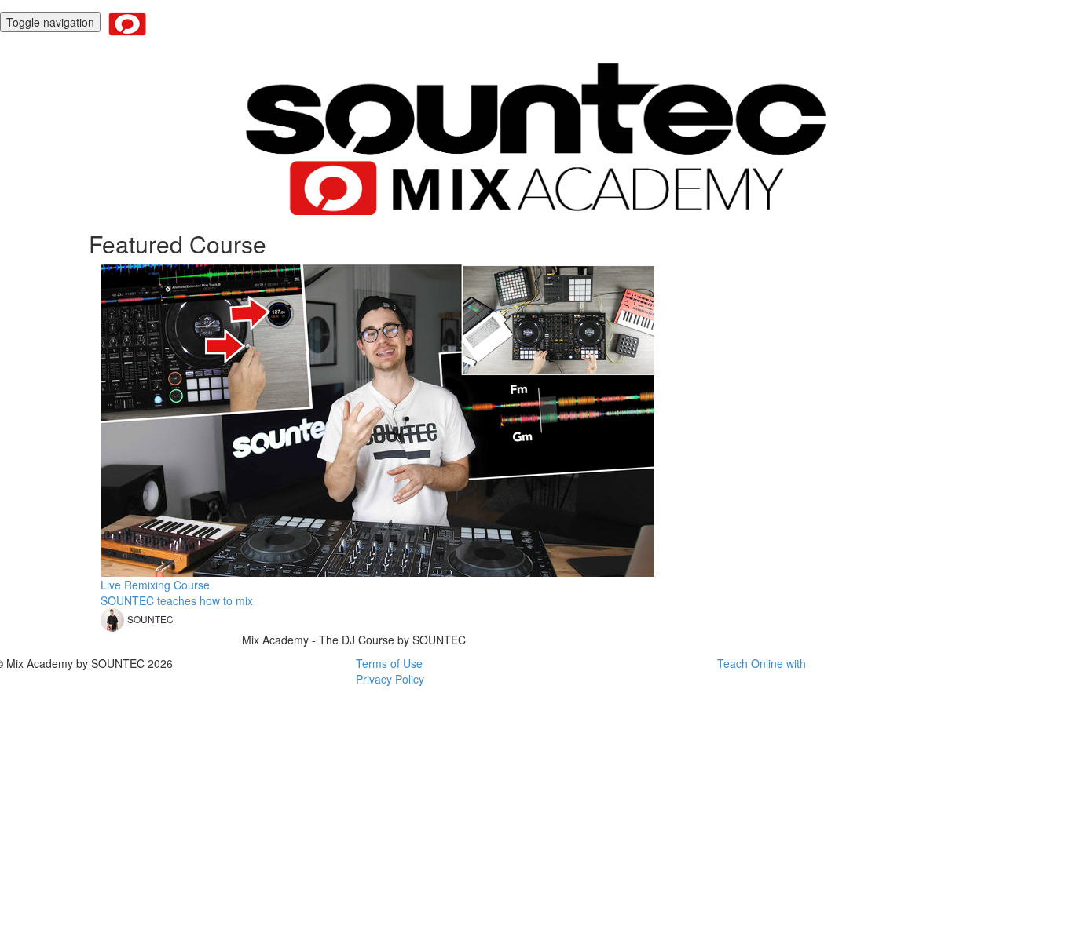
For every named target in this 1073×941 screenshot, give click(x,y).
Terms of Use (389, 663)
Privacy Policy (390, 679)
